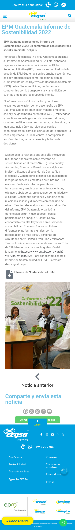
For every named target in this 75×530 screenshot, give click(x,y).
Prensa (50, 481)
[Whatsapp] (37, 411)
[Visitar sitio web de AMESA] (39, 511)
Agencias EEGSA (18, 479)
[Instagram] (43, 411)
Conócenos (15, 457)
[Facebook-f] (41, 434)
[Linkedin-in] (58, 434)
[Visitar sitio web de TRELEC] (39, 502)
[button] (5, 16)
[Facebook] (25, 411)
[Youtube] (52, 434)
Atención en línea (19, 471)
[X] (31, 411)
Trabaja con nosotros (53, 466)
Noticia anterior (37, 385)
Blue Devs (38, 526)
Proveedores (53, 474)
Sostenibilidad (17, 464)
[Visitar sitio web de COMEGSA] (63, 502)
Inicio (37, 424)
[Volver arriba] (37, 421)
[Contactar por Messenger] (63, 4)
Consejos (51, 457)
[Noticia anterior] (37, 376)
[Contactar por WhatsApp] (56, 4)
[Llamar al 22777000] (48, 4)
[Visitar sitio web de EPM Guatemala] (14, 506)
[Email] (49, 411)
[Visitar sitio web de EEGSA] (37, 15)
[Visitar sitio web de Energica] (63, 511)
